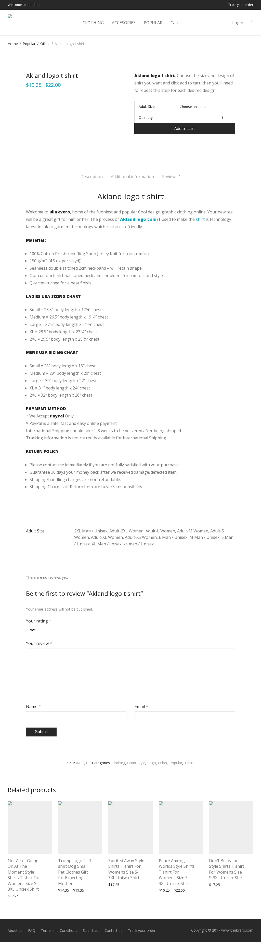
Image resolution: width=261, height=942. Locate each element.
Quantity (146, 117)
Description (92, 176)
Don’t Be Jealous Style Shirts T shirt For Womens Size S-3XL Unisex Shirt (226, 869)
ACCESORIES (124, 22)
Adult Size (147, 106)
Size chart (91, 930)
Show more (40, 895)
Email (141, 706)
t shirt (154, 219)
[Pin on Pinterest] (163, 150)
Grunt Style (136, 762)
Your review (39, 643)
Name (33, 706)
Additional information (132, 176)
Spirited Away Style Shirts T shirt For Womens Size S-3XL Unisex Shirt (126, 869)
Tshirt (189, 762)
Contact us (113, 930)
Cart (175, 22)
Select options (17, 895)
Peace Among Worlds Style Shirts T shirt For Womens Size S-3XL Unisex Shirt (177, 872)
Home (13, 43)
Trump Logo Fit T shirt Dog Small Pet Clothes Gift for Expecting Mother (75, 872)
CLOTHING (93, 22)
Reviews (171, 175)
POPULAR (153, 22)
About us (15, 930)
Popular (29, 43)
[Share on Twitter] (156, 150)
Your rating (38, 621)
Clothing (118, 762)
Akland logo (133, 219)
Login (237, 22)
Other (45, 43)
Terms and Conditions (59, 930)
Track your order (240, 5)
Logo (151, 762)
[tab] (91, 176)
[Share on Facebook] (149, 150)
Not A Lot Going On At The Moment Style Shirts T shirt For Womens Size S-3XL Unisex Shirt (24, 875)
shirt (200, 219)
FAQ (31, 930)
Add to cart (184, 128)
